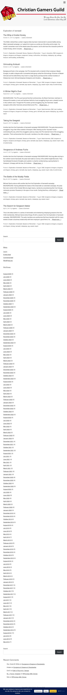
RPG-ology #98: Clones (30, 674)
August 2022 (7, 417)
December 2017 (8, 585)
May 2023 (6, 391)
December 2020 (8, 477)
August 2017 (7, 597)
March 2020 (7, 504)
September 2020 (8, 486)
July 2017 (6, 600)
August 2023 (7, 382)
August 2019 (7, 525)
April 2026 (6, 286)
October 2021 (7, 447)
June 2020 (6, 495)
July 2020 (6, 492)
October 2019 (7, 519)
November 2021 (8, 444)
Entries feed (7, 255)
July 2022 (6, 420)
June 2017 (6, 603)
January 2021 (7, 474)
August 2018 (7, 561)
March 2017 (7, 612)
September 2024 (8, 343)
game (17, 84)
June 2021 (6, 459)
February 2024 (7, 364)
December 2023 (8, 370)
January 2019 (7, 546)
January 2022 (7, 438)
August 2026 (7, 274)
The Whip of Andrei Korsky (14, 35)
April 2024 (6, 358)
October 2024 (7, 340)
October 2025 (7, 304)
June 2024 (6, 352)
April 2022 (6, 429)
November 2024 (8, 337)
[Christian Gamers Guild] (33, 20)
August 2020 (7, 489)
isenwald (21, 84)
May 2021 (6, 462)
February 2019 (7, 543)
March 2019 (7, 540)
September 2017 (8, 594)
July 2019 (6, 528)
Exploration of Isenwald (15, 53)
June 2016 (6, 639)
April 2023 (6, 394)
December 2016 (8, 621)
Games (25, 53)
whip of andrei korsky (56, 84)
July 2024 (6, 349)
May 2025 (6, 319)
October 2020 (7, 483)
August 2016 (7, 633)
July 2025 (6, 313)
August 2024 (7, 346)
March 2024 (7, 361)
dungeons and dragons (15, 55)
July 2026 (6, 277)
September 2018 (8, 558)
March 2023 (7, 397)
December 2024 (8, 334)
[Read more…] (28, 49)
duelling (59, 109)
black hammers (46, 109)
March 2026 (7, 289)
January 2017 (7, 618)
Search (5, 236)
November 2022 (8, 408)
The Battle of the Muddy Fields (16, 176)
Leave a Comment (27, 37)
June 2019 (6, 531)
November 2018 (8, 552)
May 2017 (6, 606)
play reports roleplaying (49, 111)
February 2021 (7, 471)
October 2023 (7, 376)
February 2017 (7, 615)
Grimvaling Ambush (11, 64)
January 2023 (7, 402)
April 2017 (6, 609)
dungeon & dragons (50, 82)
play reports (28, 84)
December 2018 (8, 549)
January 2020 (7, 510)
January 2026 (7, 295)
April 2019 (6, 537)
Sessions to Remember (33, 53)
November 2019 (8, 516)
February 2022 (7, 435)
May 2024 (6, 355)
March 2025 (7, 325)
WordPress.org (8, 261)
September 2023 (8, 379)
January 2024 (7, 367)
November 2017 (8, 588)
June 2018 (6, 567)
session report (45, 84)
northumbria (36, 55)
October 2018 (7, 555)
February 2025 (7, 328)
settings (59, 55)
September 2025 (8, 307)
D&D (54, 53)
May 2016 (6, 642)
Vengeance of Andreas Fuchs (15, 149)
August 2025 (7, 310)
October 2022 (7, 411)
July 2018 (6, 564)
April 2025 (6, 322)
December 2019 (8, 513)
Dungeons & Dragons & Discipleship (33, 664)
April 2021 (6, 465)
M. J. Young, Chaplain (13, 674)
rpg (55, 55)
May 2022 (6, 426)
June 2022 (6, 423)
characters (49, 53)
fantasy (31, 55)
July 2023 (6, 385)
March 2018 (7, 576)
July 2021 (6, 456)
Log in (5, 252)
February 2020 (7, 507)
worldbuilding (20, 57)
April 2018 (6, 573)
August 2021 (7, 453)
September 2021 (8, 450)
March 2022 (7, 432)
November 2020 (8, 480)
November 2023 (8, 373)
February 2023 (7, 400)
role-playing (44, 55)
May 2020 (6, 498)
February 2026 (7, 292)
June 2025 (6, 316)
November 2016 (8, 624)
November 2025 (8, 301)
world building (12, 57)
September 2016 (8, 630)
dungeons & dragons (9, 111)
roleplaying (51, 55)
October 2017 (7, 591)
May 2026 (6, 283)
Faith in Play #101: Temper (20, 671)
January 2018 (7, 582)
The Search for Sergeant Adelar (16, 205)
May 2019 (6, 534)
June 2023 (6, 388)
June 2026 (6, 280)
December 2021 (8, 441)
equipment (25, 55)
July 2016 (6, 636)
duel (55, 109)
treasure (5, 57)
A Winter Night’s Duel (12, 91)
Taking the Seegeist (11, 120)
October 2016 (7, 627)
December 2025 (8, 298)
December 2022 (8, 405)
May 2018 (6, 570)
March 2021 (7, 468)
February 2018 (7, 579)
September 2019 (8, 522)
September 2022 (8, 414)
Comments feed (8, 258)
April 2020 (6, 501)
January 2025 (7, 331)
